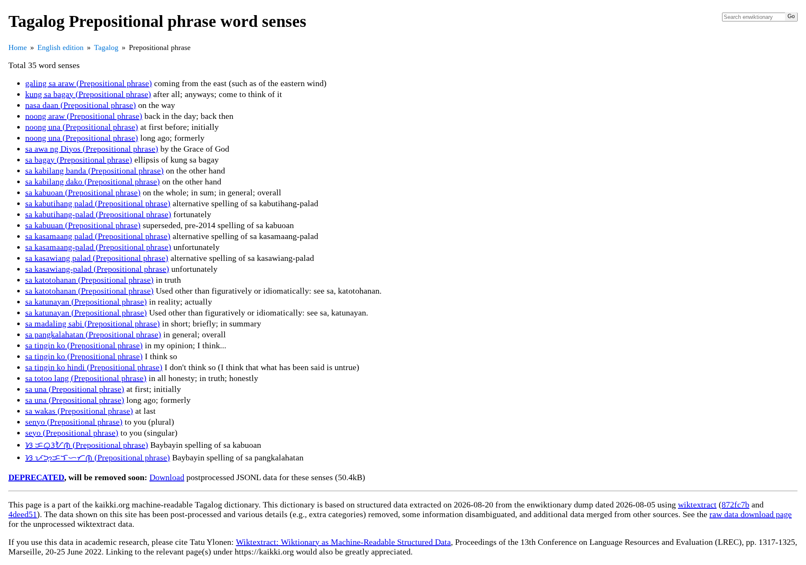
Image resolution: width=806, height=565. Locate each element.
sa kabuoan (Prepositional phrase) (83, 192)
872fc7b (735, 504)
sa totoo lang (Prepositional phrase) (86, 378)
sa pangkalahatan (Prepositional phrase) (93, 334)
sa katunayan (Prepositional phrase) (86, 301)
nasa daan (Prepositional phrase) (80, 105)
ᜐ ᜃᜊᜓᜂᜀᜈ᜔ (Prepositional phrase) (86, 444)
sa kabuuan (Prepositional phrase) (83, 225)
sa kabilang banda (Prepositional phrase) (94, 170)
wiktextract (697, 504)
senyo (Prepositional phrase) (74, 421)
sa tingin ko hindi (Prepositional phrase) (93, 367)
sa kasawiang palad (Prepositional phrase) (96, 258)
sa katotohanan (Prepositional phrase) (89, 279)
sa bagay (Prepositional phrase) (78, 159)
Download (166, 477)
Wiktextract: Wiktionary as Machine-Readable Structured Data (343, 542)
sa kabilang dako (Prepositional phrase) (92, 181)
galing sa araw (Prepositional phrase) (88, 83)
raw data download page (750, 514)
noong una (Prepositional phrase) (81, 126)
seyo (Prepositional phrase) (71, 432)
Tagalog (106, 47)
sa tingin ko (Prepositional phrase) (84, 345)
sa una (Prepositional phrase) (74, 389)
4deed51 (22, 514)
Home (17, 47)
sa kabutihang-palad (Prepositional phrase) (98, 214)
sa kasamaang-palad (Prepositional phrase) (98, 247)
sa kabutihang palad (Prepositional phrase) (97, 203)
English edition (60, 47)
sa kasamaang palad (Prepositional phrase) (97, 236)
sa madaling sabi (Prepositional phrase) (92, 323)
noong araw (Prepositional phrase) (83, 116)
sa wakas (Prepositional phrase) (79, 410)
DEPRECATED (36, 477)
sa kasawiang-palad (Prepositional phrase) (97, 268)
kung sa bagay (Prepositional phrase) (88, 94)
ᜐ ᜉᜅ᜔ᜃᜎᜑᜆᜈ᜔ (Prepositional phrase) (97, 457)
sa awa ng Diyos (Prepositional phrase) (91, 148)
